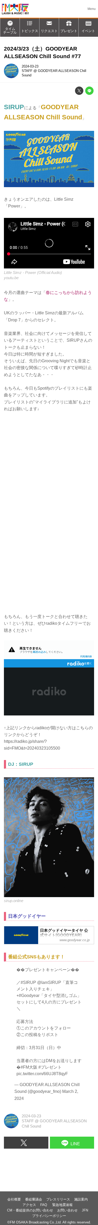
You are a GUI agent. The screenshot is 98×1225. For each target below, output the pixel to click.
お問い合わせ (67, 1210)
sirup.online (13, 901)
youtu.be (11, 278)
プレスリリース (58, 1199)
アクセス (29, 1205)
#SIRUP (28, 982)
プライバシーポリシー (49, 1216)
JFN (85, 1210)
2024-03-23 (30, 66)
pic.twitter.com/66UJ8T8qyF (42, 1073)
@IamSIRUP (49, 982)
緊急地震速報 (62, 1205)
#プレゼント (50, 1067)
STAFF (27, 71)
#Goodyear (29, 995)
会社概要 (14, 1199)
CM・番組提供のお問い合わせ (30, 1210)
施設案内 (81, 1199)
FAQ (44, 1205)
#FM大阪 (29, 1067)
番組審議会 (33, 1199)
